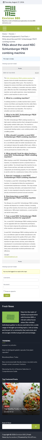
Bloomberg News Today (10, 357)
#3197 (37, 72)
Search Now (6, 423)
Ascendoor (13, 437)
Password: (7, 284)
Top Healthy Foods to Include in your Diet (20, 409)
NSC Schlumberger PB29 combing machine (20, 78)
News (7, 406)
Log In (7, 295)
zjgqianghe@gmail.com (11, 256)
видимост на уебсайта (9, 345)
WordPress (32, 437)
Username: (7, 277)
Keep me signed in (10, 291)
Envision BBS (11, 18)
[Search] (38, 28)
